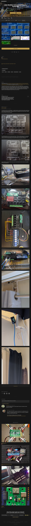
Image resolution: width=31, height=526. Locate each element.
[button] (29, 1)
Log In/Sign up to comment (5, 403)
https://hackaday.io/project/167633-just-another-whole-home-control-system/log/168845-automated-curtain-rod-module (15, 84)
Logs (16, 20)
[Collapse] (6, 106)
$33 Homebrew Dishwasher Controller (7, 464)
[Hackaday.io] (4, 1)
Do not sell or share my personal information (15, 522)
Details (6, 20)
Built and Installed (4, 107)
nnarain (4, 507)
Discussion (23, 20)
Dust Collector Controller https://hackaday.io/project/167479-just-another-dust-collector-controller (15, 84)
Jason (16, 10)
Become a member (8, 513)
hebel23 (4, 443)
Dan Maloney (7, 405)
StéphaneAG (4, 486)
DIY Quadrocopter (4, 443)
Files (9, 20)
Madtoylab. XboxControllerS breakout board (7, 485)
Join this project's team (5, 58)
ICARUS (3, 506)
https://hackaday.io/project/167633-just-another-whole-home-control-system (16, 415)
